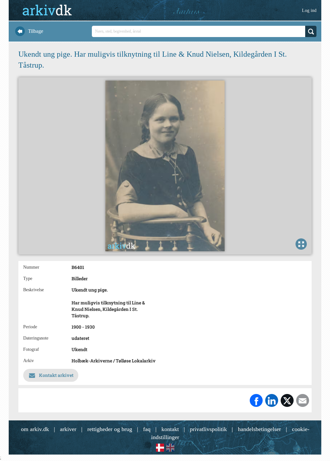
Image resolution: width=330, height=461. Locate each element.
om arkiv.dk (35, 429)
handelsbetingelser (259, 429)
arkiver (68, 429)
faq (146, 429)
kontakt (170, 429)
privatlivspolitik (208, 429)
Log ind (309, 10)
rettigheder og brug (109, 429)
